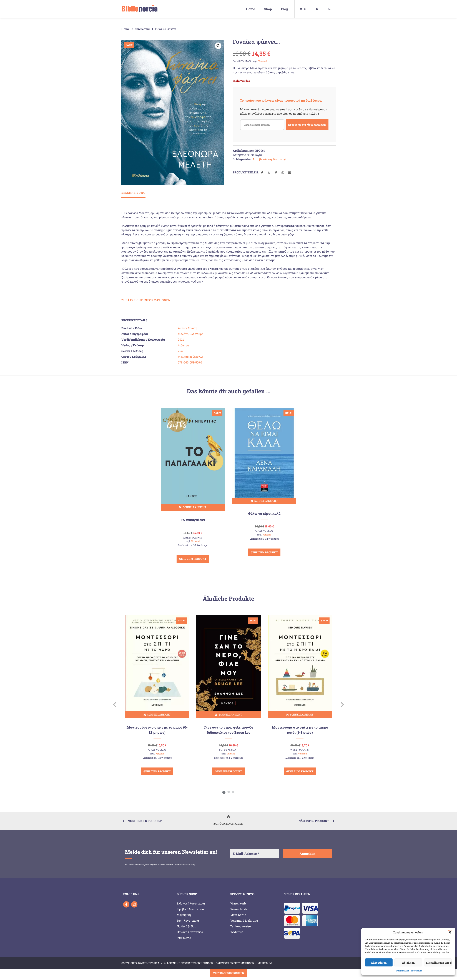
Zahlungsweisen (241, 926)
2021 (181, 339)
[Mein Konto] (317, 9)
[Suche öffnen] (329, 9)
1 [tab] (224, 791)
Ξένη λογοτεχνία (188, 920)
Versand (262, 61)
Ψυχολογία (142, 29)
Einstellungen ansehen (439, 962)
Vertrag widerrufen (228, 973)
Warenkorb (238, 903)
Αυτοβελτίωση (262, 159)
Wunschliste (238, 909)
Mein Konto (238, 915)
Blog (284, 9)
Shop (268, 9)
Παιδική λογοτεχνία (190, 932)
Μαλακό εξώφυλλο (191, 356)
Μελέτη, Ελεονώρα (190, 334)
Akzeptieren (379, 962)
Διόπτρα (183, 345)
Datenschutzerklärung (184, 864)
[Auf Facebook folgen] (126, 904)
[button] (450, 932)
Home (250, 9)
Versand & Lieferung (244, 920)
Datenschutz (402, 970)
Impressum (416, 970)
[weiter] (342, 704)
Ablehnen (408, 962)
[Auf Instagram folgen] (134, 904)
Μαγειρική (184, 915)
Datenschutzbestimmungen (235, 963)
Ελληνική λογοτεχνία (191, 903)
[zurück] (115, 704)
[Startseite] (139, 9)
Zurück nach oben (228, 824)
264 (180, 351)
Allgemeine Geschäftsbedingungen (188, 963)
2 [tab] (228, 791)
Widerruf (236, 932)
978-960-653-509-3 (190, 362)
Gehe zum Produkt (192, 558)
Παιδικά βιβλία (186, 926)
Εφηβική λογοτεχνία (190, 909)
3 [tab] (233, 791)
